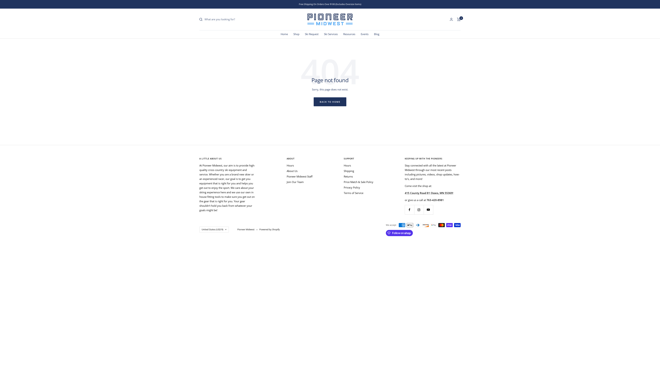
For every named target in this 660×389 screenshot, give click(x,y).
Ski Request (311, 34)
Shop (296, 34)
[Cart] (459, 19)
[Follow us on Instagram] (419, 209)
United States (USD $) (212, 229)
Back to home (330, 101)
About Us (292, 171)
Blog (376, 34)
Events (364, 34)
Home (284, 34)
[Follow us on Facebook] (409, 209)
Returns (348, 176)
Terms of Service (353, 193)
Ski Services (331, 34)
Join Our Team (295, 182)
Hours (290, 165)
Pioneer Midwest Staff (299, 176)
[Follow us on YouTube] (428, 209)
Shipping (349, 171)
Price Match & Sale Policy (358, 182)
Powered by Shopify (269, 229)
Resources (349, 34)
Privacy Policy (352, 187)
